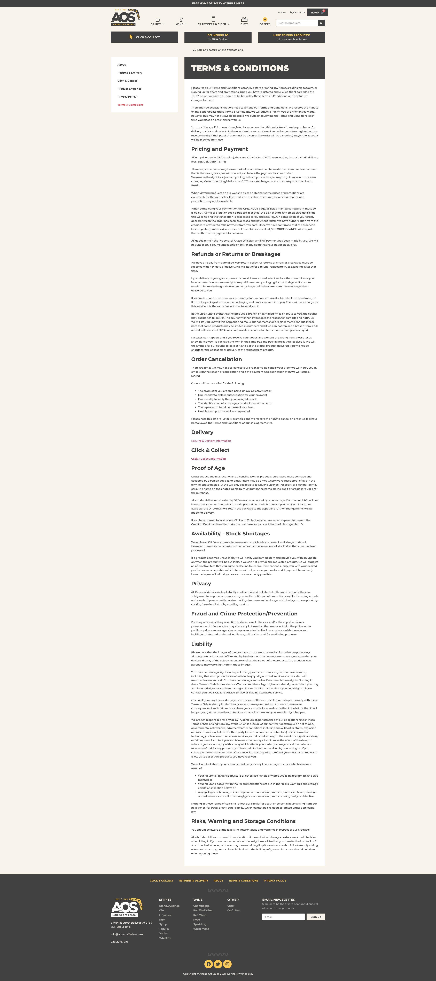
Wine (179, 24)
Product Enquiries (129, 88)
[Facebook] (208, 964)
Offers (265, 24)
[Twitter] (218, 964)
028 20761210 (119, 941)
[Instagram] (227, 964)
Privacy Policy (127, 96)
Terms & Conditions (130, 104)
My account (297, 12)
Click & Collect (127, 80)
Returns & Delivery (130, 72)
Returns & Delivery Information (211, 440)
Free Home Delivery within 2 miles (218, 3)
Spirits (156, 24)
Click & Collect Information (208, 458)
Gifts (244, 24)
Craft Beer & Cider (212, 24)
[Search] (321, 23)
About (282, 12)
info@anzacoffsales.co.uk (127, 934)
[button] (218, 50)
